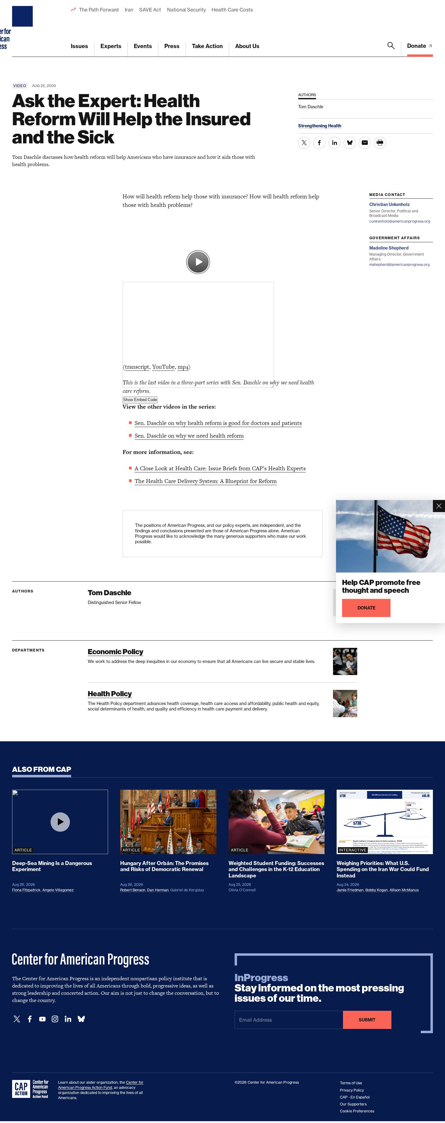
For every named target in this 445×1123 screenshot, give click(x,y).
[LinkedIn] (68, 1019)
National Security (186, 10)
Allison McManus (404, 890)
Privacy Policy (352, 1090)
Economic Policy (115, 651)
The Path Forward (99, 10)
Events (143, 46)
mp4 (183, 367)
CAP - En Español (355, 1097)
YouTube (163, 367)
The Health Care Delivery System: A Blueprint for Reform (206, 481)
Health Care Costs (232, 10)
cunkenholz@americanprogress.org (399, 221)
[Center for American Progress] (23, 28)
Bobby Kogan (376, 890)
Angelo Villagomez (58, 890)
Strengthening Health (319, 126)
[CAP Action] (32, 1089)
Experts (111, 46)
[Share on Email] (365, 143)
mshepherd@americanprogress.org (399, 264)
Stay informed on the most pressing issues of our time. (319, 988)
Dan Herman (158, 890)
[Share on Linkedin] (334, 143)
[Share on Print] (380, 143)
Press (172, 46)
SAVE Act (150, 10)
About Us (247, 46)
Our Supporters (353, 1104)
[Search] (391, 49)
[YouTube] (42, 1019)
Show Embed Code (140, 399)
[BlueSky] (81, 1019)
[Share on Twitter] (304, 143)
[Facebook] (30, 1019)
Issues (79, 46)
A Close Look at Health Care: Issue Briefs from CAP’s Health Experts (220, 468)
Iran (129, 10)
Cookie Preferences (357, 1111)
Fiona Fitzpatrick (26, 890)
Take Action (207, 46)
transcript (137, 367)
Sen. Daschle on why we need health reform (189, 436)
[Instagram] (55, 1019)
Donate (417, 45)
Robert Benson (132, 890)
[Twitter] (17, 1019)
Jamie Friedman (350, 890)
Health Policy (110, 693)
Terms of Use (351, 1083)
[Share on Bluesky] (350, 143)
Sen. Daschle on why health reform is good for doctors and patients (218, 423)
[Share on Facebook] (319, 143)
